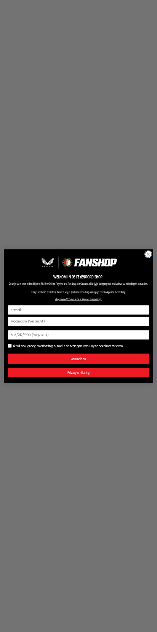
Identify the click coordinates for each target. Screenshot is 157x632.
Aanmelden (78, 358)
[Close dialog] (148, 254)
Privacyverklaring (78, 372)
